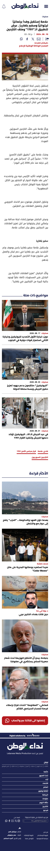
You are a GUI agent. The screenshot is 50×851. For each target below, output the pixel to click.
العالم (45, 787)
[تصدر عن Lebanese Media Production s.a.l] (25, 746)
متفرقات (21, 766)
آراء (46, 779)
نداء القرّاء (14, 766)
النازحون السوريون (40, 457)
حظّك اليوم (43, 802)
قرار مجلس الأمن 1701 (26, 451)
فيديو (45, 810)
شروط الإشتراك (28, 835)
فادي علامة (43, 451)
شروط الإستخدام (43, 835)
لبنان (46, 762)
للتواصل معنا (29, 839)
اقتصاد (45, 783)
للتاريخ (45, 806)
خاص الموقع (5, 766)
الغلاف (46, 766)
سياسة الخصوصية (42, 839)
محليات (45, 16)
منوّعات (45, 799)
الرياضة (45, 795)
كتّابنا (46, 772)
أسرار (27, 766)
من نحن (45, 832)
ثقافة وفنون (43, 791)
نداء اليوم (39, 766)
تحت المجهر (43, 775)
